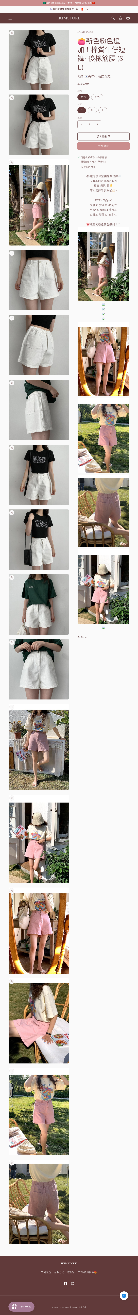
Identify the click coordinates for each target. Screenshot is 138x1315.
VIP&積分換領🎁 (87, 1272)
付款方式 (59, 1272)
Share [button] (84, 637)
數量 (79, 117)
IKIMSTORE (64, 1307)
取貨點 (71, 1272)
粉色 (97, 97)
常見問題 (46, 1272)
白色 (83, 97)
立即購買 (103, 146)
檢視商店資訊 (88, 167)
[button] (10, 18)
